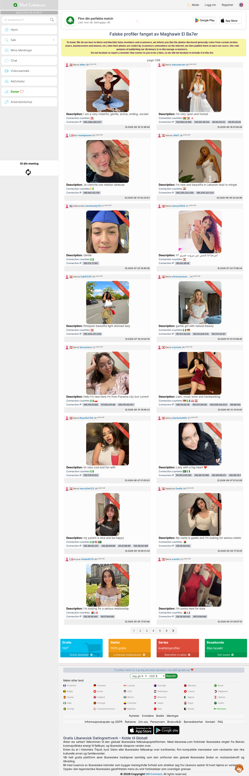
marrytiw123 (87, 488)
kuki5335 (86, 276)
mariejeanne (85, 135)
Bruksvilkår (174, 721)
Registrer (227, 4)
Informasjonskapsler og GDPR (103, 721)
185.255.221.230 (184, 193)
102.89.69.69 (108, 546)
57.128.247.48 (108, 404)
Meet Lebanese (31, 5)
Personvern (157, 721)
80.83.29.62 (234, 122)
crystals (176, 347)
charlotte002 (179, 417)
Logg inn (210, 4)
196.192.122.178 (91, 193)
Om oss (143, 721)
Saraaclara (86, 347)
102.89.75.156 (236, 475)
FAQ (220, 721)
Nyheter (134, 715)
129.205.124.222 (218, 404)
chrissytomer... (180, 276)
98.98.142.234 (237, 404)
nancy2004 (178, 205)
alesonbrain (178, 64)
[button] (107, 64)
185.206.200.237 (92, 122)
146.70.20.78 (182, 404)
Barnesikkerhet (193, 721)
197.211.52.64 (183, 334)
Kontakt (210, 721)
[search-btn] (51, 19)
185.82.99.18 (182, 263)
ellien (82, 64)
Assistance (239, 768)
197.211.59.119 (200, 404)
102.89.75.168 (202, 475)
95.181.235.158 (183, 475)
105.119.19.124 (91, 475)
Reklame (130, 721)
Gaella (178, 488)
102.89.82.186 (141, 546)
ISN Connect (153, 774)
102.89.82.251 (91, 546)
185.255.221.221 (205, 193)
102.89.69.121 (219, 475)
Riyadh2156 (86, 417)
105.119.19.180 (91, 404)
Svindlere (148, 715)
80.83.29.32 (218, 122)
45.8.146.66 (124, 546)
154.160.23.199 (183, 122)
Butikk (160, 715)
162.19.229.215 (201, 334)
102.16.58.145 (183, 546)
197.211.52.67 (218, 334)
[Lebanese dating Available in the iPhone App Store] (141, 727)
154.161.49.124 (202, 122)
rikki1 (176, 135)
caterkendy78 (93, 205)
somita (176, 559)
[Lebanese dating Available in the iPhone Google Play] (166, 727)
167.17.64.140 (107, 616)
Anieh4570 (87, 559)
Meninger (173, 715)
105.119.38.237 (125, 404)
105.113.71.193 (91, 263)
